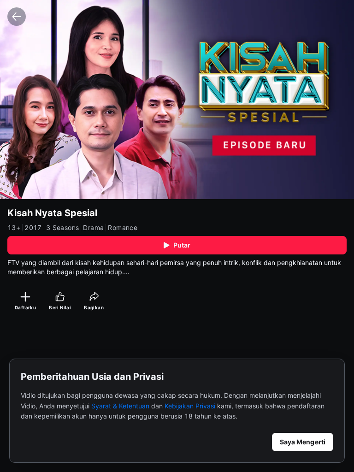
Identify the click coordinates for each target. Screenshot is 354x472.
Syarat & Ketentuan (120, 406)
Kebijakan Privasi (190, 406)
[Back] (16, 16)
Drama (93, 227)
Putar (182, 245)
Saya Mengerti (302, 442)
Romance (122, 227)
